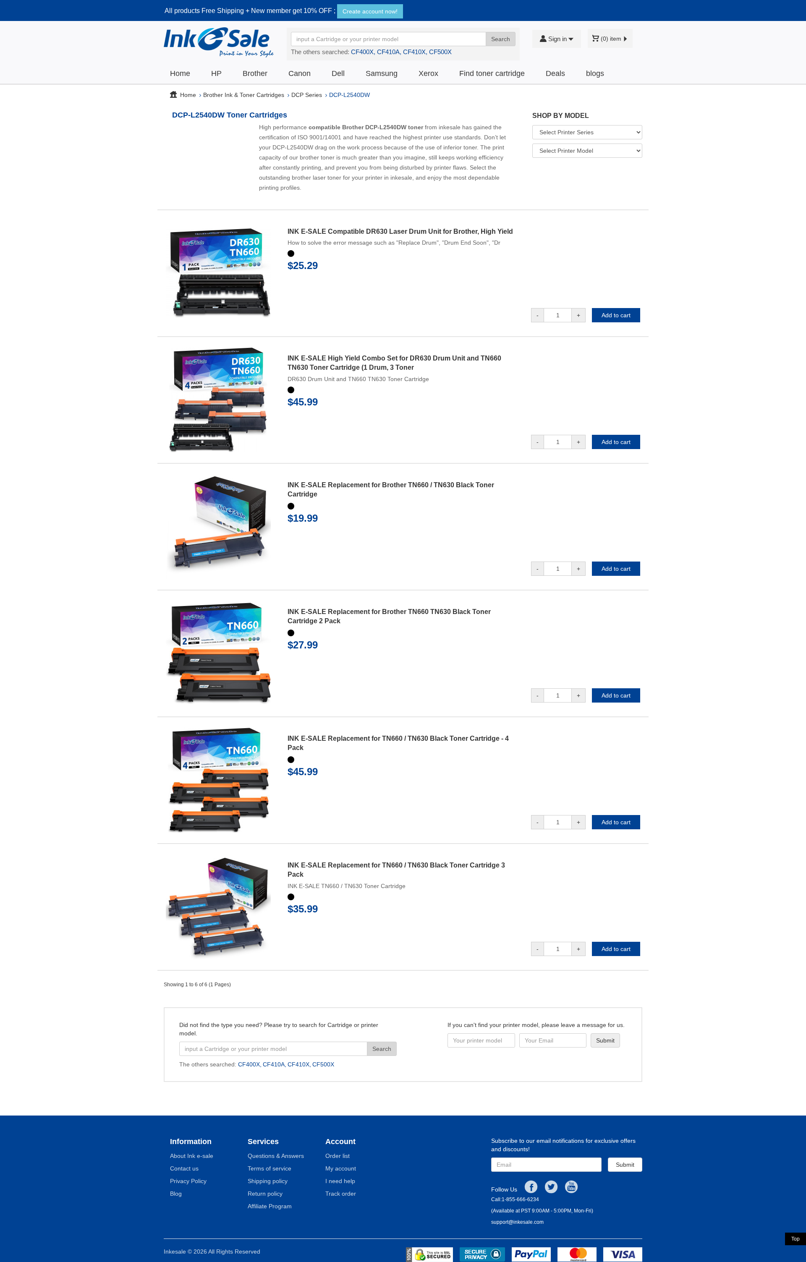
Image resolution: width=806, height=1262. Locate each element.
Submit (625, 1164)
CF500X (440, 51)
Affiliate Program (270, 1206)
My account (340, 1168)
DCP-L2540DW (349, 94)
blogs (595, 73)
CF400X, (363, 51)
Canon (299, 73)
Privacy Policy (188, 1181)
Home (180, 73)
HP (216, 73)
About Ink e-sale (191, 1155)
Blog (176, 1193)
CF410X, (415, 51)
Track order (340, 1193)
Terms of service (269, 1168)
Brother (255, 73)
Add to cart (616, 315)
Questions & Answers (276, 1155)
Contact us (184, 1168)
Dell (338, 73)
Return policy (265, 1193)
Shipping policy (268, 1181)
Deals (555, 73)
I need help (340, 1181)
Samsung (382, 73)
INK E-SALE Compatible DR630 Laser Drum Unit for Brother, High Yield (400, 231)
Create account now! (370, 11)
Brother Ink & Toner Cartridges (243, 94)
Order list (337, 1155)
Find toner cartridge (492, 73)
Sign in (557, 38)
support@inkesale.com (517, 1222)
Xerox (428, 73)
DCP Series (306, 94)
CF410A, (389, 51)
